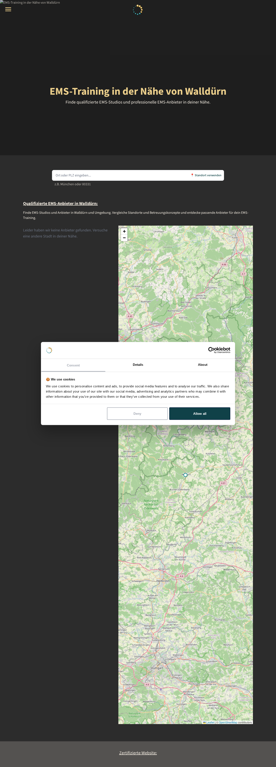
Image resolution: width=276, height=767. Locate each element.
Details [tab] (138, 364)
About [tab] (202, 364)
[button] (124, 231)
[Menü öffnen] (8, 9)
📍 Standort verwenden (205, 175)
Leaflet (210, 722)
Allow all (199, 413)
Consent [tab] (73, 365)
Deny (137, 413)
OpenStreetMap (228, 722)
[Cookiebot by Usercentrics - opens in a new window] (211, 350)
